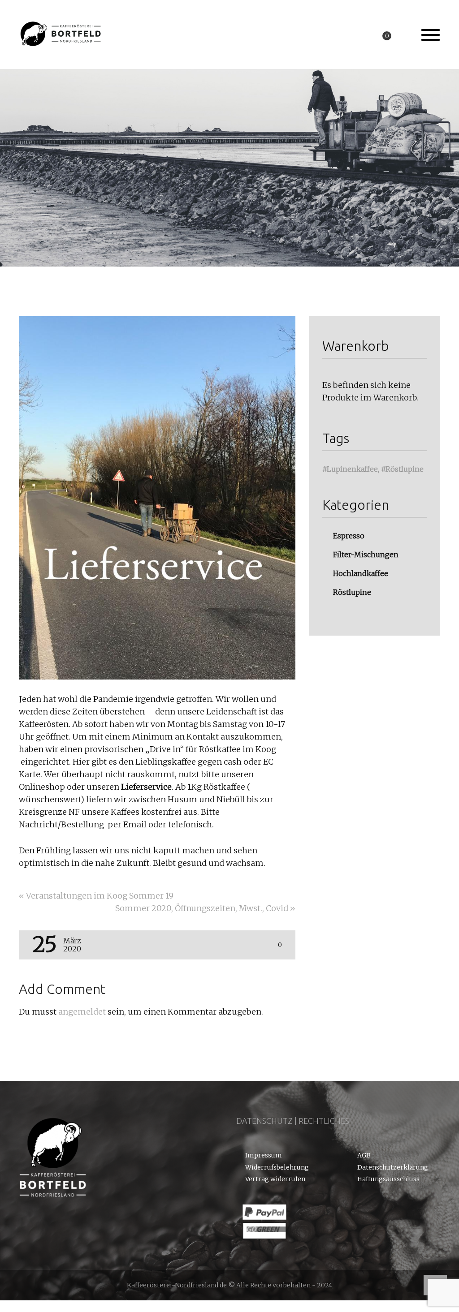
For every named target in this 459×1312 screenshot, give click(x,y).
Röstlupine (404, 469)
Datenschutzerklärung (392, 1167)
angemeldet (82, 1012)
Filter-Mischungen (365, 554)
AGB (364, 1155)
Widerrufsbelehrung (277, 1167)
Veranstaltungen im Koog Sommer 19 (96, 895)
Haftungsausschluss (388, 1179)
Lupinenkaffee (352, 469)
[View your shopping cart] (395, 35)
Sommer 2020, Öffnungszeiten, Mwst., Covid (205, 908)
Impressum (263, 1155)
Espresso (348, 535)
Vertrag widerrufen (275, 1179)
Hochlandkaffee (360, 573)
